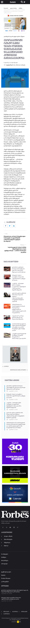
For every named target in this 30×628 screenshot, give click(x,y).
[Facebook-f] (2, 527)
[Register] (25, 2)
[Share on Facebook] (5, 226)
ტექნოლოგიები (6, 572)
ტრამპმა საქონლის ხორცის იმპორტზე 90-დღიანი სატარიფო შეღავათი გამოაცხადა (15, 387)
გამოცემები (5, 581)
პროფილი (4, 563)
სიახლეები (4, 554)
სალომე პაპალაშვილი (11, 62)
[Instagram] (6, 527)
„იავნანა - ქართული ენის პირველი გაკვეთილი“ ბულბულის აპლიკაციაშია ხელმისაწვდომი (19, 287)
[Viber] (17, 527)
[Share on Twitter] (10, 226)
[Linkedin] (14, 527)
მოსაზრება (4, 560)
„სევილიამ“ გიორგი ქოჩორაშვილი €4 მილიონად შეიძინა (18, 317)
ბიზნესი (20, 8)
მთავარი (6, 8)
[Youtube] (10, 527)
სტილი (3, 575)
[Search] (21, 2)
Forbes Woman (5, 578)
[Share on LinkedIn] (14, 226)
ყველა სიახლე (13, 8)
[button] (2, 2)
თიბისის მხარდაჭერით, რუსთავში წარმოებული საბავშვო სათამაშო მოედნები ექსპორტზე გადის (19, 327)
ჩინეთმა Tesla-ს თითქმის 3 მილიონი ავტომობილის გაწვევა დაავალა (15, 396)
